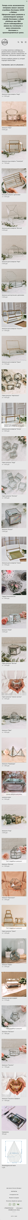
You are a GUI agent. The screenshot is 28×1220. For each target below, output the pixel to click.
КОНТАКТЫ (14, 1191)
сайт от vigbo (14, 1216)
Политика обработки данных (14, 1200)
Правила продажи (14, 1197)
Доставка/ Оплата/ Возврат (14, 1188)
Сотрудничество (14, 1194)
